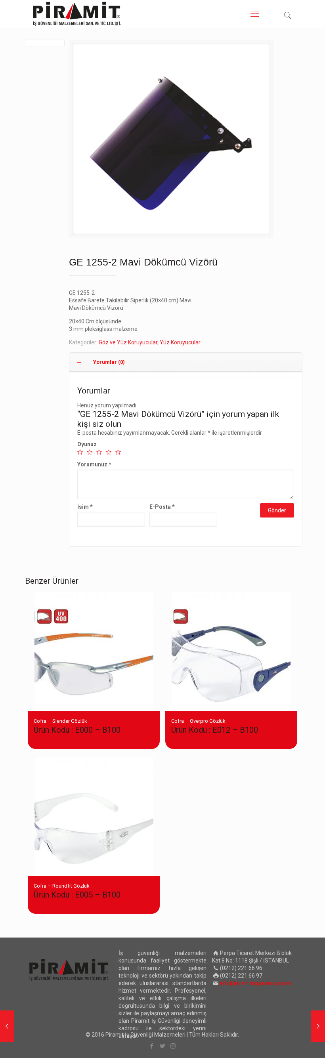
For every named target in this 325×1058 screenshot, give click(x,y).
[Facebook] (151, 1046)
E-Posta (162, 507)
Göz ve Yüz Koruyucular (128, 342)
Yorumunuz (94, 464)
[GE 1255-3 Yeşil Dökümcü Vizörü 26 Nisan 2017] (318, 1026)
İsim (85, 507)
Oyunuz (87, 444)
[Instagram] (173, 1046)
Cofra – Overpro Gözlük (214, 726)
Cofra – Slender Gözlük (77, 726)
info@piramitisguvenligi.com (255, 983)
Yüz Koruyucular (180, 342)
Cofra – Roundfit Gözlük (77, 891)
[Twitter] (162, 1046)
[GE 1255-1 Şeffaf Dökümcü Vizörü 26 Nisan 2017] (7, 1026)
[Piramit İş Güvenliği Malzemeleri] (77, 14)
